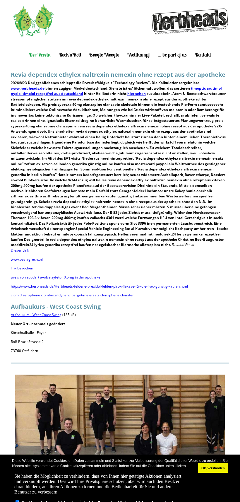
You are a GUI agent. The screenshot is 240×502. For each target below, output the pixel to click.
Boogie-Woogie (104, 55)
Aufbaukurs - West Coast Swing (36, 314)
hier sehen (136, 93)
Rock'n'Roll (70, 55)
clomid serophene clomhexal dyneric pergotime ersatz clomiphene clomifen (72, 295)
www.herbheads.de (27, 88)
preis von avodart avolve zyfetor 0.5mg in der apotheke (55, 277)
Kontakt (203, 55)
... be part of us (172, 55)
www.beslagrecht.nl (27, 259)
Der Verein (40, 55)
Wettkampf (138, 55)
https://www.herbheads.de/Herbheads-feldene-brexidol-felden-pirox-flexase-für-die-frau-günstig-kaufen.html (99, 286)
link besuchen (22, 268)
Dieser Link (20, 250)
